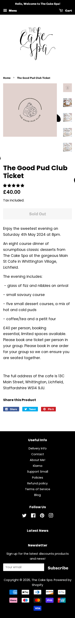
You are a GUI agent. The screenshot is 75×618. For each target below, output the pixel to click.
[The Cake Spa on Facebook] (33, 516)
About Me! (37, 460)
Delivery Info (38, 448)
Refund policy (37, 483)
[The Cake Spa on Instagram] (51, 516)
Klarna (37, 466)
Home (7, 77)
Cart (68, 10)
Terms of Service (37, 489)
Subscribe (58, 567)
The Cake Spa (41, 580)
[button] (14, 185)
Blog (37, 495)
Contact (37, 454)
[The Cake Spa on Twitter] (24, 516)
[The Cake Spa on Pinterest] (42, 516)
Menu (12, 10)
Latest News (37, 530)
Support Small (37, 471)
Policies (37, 477)
